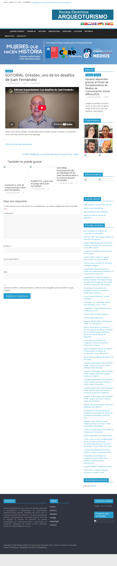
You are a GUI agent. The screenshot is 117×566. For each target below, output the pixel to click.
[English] (93, 23)
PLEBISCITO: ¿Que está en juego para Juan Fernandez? (42, 183)
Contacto (21, 36)
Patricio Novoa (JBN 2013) (93, 318)
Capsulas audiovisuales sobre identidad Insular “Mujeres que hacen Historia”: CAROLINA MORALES (98, 398)
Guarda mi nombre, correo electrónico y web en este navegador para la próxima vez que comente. (38, 288)
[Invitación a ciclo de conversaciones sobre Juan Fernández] (12, 167)
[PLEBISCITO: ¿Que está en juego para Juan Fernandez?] (42, 167)
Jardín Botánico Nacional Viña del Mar (98, 205)
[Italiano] (104, 23)
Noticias (97, 75)
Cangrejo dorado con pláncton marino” (98, 466)
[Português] (108, 23)
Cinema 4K (31, 31)
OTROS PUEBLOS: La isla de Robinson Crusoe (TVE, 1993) (52, 154)
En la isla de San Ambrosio (18, 144)
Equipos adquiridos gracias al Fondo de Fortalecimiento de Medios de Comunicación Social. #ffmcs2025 (97, 86)
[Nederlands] (90, 23)
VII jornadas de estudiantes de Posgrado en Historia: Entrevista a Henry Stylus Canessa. (96, 342)
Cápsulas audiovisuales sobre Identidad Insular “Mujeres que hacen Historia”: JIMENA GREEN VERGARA (98, 365)
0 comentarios (35, 83)
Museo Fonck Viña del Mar (93, 208)
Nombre (7, 246)
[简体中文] (86, 23)
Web (5, 272)
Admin (25, 83)
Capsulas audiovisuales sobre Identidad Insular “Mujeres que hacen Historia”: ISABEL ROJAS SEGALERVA (98, 382)
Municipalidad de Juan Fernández (96, 212)
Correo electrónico (12, 259)
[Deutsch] (100, 23)
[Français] (97, 23)
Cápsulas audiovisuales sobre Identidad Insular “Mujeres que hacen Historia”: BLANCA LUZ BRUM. (98, 373)
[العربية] (82, 23)
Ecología (78, 31)
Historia (42, 31)
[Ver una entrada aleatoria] (111, 31)
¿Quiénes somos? (17, 31)
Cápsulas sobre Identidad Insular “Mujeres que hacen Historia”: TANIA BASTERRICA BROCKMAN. (97, 423)
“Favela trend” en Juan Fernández (96, 314)
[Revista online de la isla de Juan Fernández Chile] (6, 31)
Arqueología (54, 31)
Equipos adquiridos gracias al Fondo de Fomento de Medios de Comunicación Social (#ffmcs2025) (68, 2)
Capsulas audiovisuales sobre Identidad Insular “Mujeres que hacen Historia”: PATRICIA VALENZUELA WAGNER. (98, 390)
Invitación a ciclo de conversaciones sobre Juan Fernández (15, 187)
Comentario (9, 213)
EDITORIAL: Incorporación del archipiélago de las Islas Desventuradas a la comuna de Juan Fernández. (67, 174)
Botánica (89, 31)
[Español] (111, 23)
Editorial (9, 71)
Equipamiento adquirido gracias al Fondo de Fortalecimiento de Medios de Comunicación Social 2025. (98, 271)
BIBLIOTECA (9, 36)
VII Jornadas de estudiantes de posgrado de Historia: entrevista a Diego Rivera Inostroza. (96, 290)
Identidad (67, 31)
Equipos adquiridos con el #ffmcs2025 (98, 435)
